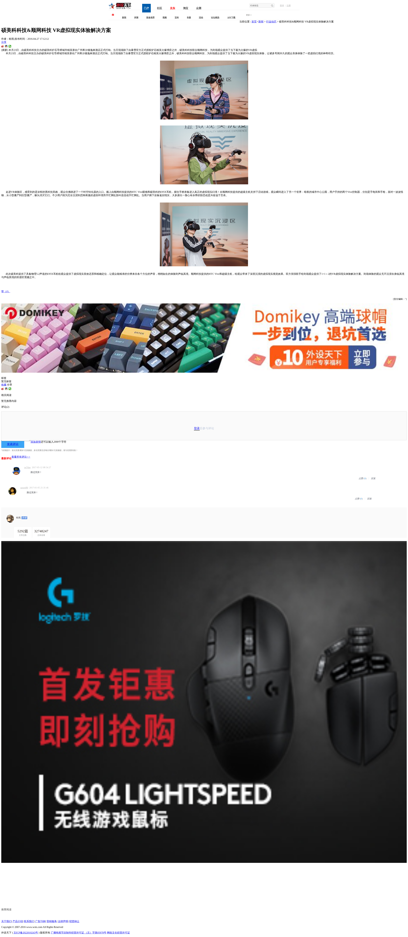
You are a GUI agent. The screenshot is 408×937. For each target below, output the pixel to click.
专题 (189, 17)
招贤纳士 (74, 921)
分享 (3, 42)
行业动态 (271, 21)
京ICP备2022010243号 (26, 932)
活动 (201, 17)
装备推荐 (150, 17)
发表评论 (12, 444)
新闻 (124, 17)
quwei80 (24, 488)
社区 (159, 8)
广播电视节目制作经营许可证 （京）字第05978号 (78, 932)
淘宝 (185, 8)
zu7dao (27, 467)
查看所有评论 (20, 456)
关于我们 (6, 921)
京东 (172, 8)
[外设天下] (120, 9)
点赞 (361, 478)
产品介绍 (18, 921)
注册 (289, 5)
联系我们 (29, 921)
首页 (254, 21)
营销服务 (52, 921)
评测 (136, 17)
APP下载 (231, 17)
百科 (177, 17)
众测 (198, 8)
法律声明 (63, 921)
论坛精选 (215, 17)
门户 (146, 8)
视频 (165, 17)
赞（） (5, 291)
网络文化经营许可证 (118, 932)
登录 (282, 5)
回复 (373, 478)
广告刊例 (40, 921)
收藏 (3, 384)
